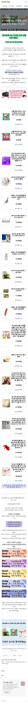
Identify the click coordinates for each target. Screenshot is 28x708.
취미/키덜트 (11, 6)
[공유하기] (7, 656)
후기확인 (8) (18, 345)
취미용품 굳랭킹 (6, 2)
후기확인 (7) (18, 188)
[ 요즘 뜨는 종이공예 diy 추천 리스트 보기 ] (14, 486)
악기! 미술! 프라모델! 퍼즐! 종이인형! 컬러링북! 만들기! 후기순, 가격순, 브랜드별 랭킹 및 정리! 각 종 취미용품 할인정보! (10, 687)
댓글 (2, 675)
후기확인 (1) (18, 124)
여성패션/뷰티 (19, 6)
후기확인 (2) (18, 318)
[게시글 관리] (9, 656)
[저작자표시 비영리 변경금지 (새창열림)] (20, 655)
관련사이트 (4, 701)
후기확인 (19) (18, 366)
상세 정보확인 (18, 144)
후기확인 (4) (18, 208)
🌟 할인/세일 (4, 6)
